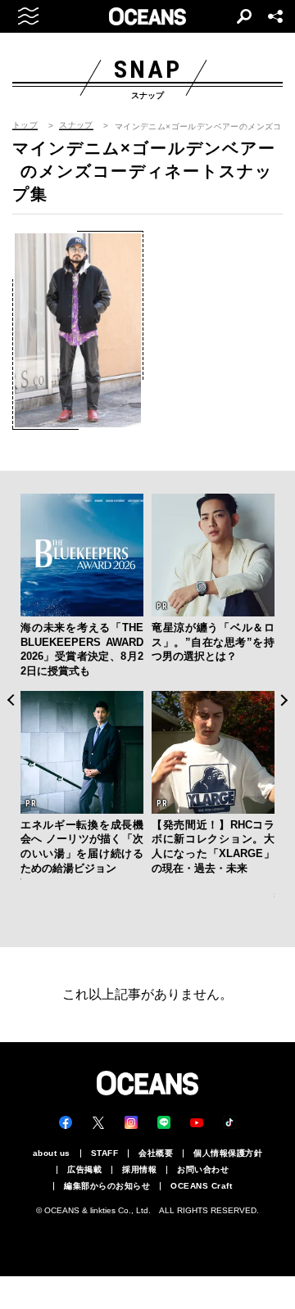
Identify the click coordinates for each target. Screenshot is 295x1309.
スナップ (76, 125)
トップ (25, 125)
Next (285, 700)
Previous (10, 700)
